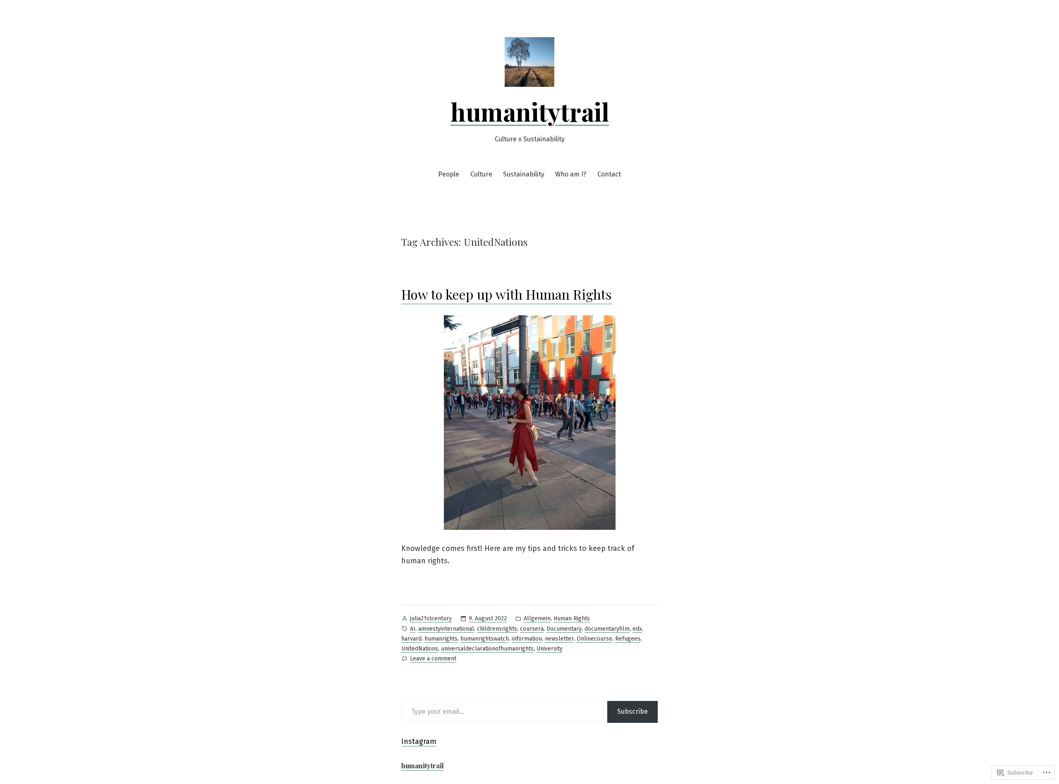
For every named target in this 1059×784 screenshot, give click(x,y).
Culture (481, 174)
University (550, 648)
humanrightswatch (484, 638)
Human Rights (571, 618)
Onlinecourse (594, 638)
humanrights (441, 638)
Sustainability (523, 174)
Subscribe (632, 711)
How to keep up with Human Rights (506, 294)
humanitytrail (529, 111)
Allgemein (537, 618)
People (448, 174)
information (527, 638)
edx (637, 628)
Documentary (564, 628)
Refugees (627, 638)
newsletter (559, 638)
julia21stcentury (431, 618)
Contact (609, 174)
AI (412, 628)
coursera (532, 628)
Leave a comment (433, 659)
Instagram (418, 741)
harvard (411, 638)
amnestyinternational (446, 628)
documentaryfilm (607, 628)
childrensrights (497, 628)
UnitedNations (419, 648)
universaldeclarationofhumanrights (487, 648)
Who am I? (570, 174)
